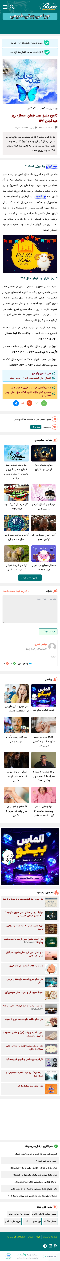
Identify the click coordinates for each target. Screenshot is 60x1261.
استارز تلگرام (50, 1221)
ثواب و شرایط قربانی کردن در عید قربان (16, 567)
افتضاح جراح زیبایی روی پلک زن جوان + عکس (30, 377)
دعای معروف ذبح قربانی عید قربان (44, 467)
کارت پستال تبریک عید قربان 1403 (16, 506)
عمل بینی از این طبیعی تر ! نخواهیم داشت (17, 708)
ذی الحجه (41, 196)
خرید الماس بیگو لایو (41, 373)
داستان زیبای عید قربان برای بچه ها (44, 567)
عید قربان (51, 166)
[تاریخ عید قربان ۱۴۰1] (30, 254)
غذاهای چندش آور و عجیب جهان (16, 739)
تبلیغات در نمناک (16, 1237)
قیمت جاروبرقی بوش (18, 1214)
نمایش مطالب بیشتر (30, 577)
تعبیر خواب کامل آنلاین (44, 1214)
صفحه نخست (50, 1237)
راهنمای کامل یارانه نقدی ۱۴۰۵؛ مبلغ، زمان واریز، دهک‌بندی (28, 394)
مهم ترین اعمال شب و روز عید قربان (43, 506)
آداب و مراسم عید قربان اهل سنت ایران (16, 537)
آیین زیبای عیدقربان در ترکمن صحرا (44, 537)
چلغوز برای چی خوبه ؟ (46, 1160)
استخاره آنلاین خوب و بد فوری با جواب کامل (31, 387)
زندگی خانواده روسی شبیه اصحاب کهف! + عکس (16, 776)
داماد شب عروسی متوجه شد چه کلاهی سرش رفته (44, 741)
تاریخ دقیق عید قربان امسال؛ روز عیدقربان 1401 (34, 118)
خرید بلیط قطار (13, 1221)
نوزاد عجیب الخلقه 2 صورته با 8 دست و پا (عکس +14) (44, 776)
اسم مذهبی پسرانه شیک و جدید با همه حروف (36, 1153)
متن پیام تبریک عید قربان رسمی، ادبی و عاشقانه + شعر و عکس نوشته (16, 471)
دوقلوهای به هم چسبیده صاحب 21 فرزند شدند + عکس (44, 811)
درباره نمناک (34, 1237)
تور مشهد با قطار (32, 1221)
